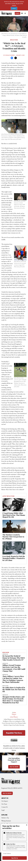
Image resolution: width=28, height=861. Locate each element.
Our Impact (4, 801)
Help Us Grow (14, 766)
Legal (2, 810)
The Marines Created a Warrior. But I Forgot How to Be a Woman (13, 537)
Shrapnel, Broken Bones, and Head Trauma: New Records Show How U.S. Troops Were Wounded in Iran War (13, 700)
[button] (14, 528)
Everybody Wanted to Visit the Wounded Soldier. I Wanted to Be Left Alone (13, 558)
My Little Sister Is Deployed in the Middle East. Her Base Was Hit (13, 689)
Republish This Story (14, 733)
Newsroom (5, 654)
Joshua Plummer (10, 55)
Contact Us (4, 807)
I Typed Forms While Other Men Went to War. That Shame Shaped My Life (13, 515)
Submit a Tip (5, 818)
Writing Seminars (6, 821)
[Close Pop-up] (26, 825)
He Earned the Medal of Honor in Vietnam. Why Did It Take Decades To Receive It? (13, 658)
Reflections (14, 40)
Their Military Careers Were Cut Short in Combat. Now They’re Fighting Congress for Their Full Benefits (13, 679)
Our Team (4, 804)
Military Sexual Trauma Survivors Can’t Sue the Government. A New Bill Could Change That (13, 668)
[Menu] (22, 13)
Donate (13, 8)
